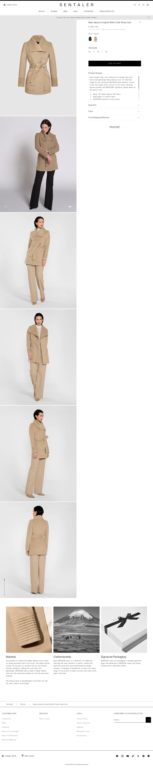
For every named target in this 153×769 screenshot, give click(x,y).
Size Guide (92, 48)
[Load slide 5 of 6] (4, 591)
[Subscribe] (148, 720)
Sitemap (80, 727)
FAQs (4, 723)
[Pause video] (5, 207)
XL (107, 52)
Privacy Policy (82, 719)
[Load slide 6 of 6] (4, 594)
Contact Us (6, 719)
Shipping (5, 727)
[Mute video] (70, 207)
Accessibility (82, 736)
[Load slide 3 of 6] (4, 585)
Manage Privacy (83, 731)
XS (89, 52)
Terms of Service (83, 723)
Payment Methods (9, 740)
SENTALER (73, 764)
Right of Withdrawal (10, 736)
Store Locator (44, 719)
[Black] (90, 39)
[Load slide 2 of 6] (4, 582)
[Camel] (95, 39)
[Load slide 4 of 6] (4, 588)
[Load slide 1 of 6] (4, 579)
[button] (42, 12)
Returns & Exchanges (10, 731)
